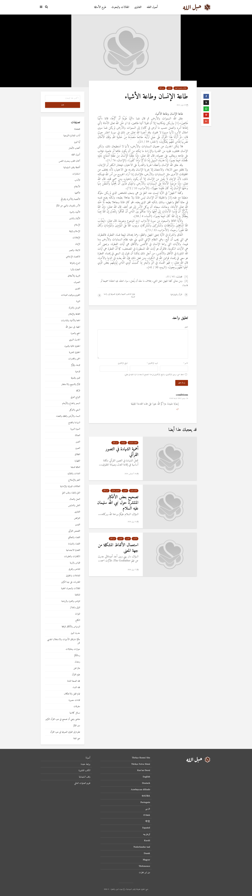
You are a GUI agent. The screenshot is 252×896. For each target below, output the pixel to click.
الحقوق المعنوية (74, 352)
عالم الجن (77, 668)
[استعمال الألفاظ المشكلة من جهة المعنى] (170, 554)
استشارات (76, 174)
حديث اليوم (75, 633)
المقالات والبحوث (120, 7)
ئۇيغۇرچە (146, 834)
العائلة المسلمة (75, 467)
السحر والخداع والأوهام (71, 403)
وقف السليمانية (84, 777)
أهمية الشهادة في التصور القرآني (122, 452)
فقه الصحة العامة (73, 681)
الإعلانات (76, 237)
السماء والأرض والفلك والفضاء (68, 416)
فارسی (147, 809)
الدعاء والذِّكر (75, 365)
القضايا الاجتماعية (73, 550)
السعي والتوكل (74, 410)
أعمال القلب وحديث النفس (69, 161)
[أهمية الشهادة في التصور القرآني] (170, 458)
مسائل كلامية (75, 713)
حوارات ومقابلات (73, 649)
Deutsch (146, 783)
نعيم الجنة (76, 738)
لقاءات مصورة (74, 700)
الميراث (77, 614)
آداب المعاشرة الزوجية (71, 135)
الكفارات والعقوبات (72, 556)
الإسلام (77, 225)
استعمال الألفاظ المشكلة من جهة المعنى (118, 548)
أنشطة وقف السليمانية (71, 167)
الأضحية (77, 193)
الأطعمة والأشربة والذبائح (70, 199)
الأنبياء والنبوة (134, 490)
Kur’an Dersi (143, 770)
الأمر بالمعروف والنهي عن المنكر (68, 205)
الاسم (185, 363)
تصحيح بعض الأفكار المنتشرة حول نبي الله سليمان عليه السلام (117, 502)
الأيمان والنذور (74, 218)
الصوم (78, 448)
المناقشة (169, 88)
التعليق (186, 327)
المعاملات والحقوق (73, 575)
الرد (177, 409)
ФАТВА (146, 796)
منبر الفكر (162, 88)
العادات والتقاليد (73, 473)
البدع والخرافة (75, 263)
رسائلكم (77, 655)
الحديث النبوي (74, 339)
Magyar (146, 860)
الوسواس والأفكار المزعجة (71, 626)
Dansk (147, 853)
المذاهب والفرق (74, 569)
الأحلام (77, 186)
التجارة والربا (75, 269)
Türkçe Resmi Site (141, 758)
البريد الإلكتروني (152, 363)
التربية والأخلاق (74, 276)
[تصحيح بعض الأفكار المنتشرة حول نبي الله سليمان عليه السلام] (170, 506)
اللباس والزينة (75, 563)
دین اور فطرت (144, 872)
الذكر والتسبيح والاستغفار (70, 384)
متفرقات (123, 442)
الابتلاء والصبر (74, 250)
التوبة (78, 301)
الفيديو (77, 524)
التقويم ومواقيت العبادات (70, 295)
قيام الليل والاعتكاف (72, 694)
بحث (62, 104)
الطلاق (77, 454)
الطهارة (77, 461)
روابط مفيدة (85, 764)
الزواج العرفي (75, 397)
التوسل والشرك (74, 307)
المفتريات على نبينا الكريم (71, 582)
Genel (77, 129)
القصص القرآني (115, 490)
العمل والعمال (74, 499)
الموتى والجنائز (75, 607)
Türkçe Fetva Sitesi (140, 764)
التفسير (127, 538)
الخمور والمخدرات (74, 358)
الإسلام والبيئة (74, 231)
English (146, 777)
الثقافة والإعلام (74, 314)
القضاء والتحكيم (74, 537)
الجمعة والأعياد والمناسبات (70, 320)
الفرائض (77, 518)
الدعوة (77, 371)
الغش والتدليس (74, 505)
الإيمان (77, 244)
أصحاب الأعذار (74, 148)
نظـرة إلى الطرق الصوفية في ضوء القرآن (65, 732)
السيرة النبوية (75, 429)
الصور (78, 441)
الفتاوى (137, 7)
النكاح (77, 620)
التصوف (77, 282)
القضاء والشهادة (133, 442)
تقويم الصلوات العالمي (82, 783)
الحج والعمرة (75, 333)
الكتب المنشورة (84, 770)
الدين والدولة (75, 378)
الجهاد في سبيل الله (73, 327)
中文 (147, 821)
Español (146, 828)
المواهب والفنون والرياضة (70, 601)
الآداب (135, 538)
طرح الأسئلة (100, 7)
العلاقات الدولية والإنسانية (70, 486)
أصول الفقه (152, 7)
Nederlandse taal (141, 847)
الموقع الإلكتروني (123, 363)
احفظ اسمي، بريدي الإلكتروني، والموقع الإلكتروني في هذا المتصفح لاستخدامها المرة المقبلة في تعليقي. (154, 375)
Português (145, 802)
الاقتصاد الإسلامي (73, 256)
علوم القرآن (76, 674)
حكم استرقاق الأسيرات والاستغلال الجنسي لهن (63, 641)
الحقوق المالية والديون (72, 346)
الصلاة (77, 435)
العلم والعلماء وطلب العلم (71, 493)
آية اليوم (77, 142)
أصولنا (88, 758)
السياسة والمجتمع (74, 422)
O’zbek (146, 815)
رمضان (77, 662)
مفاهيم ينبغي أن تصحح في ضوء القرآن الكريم (63, 719)
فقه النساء (76, 687)
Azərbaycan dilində (140, 790)
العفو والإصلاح (74, 480)
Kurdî (147, 841)
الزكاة (78, 390)
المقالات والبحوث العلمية (180, 88)
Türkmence (144, 866)
